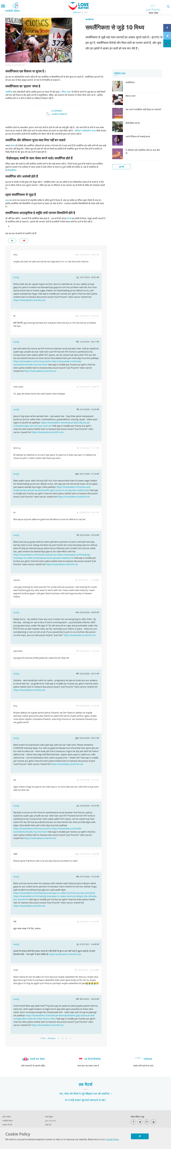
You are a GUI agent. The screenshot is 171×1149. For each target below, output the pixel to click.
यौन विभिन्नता (90, 19)
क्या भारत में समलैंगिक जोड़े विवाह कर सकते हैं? (143, 109)
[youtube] (153, 1121)
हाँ (139, 1136)
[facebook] (133, 1121)
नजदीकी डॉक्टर (7, 1120)
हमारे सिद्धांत (49, 1116)
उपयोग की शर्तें (7, 1124)
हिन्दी (86, 12)
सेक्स (13, 145)
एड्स (7, 200)
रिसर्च (69, 218)
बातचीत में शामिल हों (59, 114)
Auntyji (16, 277)
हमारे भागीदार (6, 1116)
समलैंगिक (9, 91)
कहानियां (105, 1093)
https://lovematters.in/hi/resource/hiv (32, 361)
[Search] (168, 6)
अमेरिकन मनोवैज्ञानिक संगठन (86, 130)
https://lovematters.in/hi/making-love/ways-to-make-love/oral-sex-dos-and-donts (54, 892)
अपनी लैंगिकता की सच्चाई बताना (138, 136)
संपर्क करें (48, 1124)
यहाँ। (103, 1100)
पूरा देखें (121, 166)
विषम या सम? (131, 95)
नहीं (24, 241)
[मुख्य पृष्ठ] (79, 9)
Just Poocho (50, 1120)
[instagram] (146, 1121)
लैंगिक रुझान (66, 91)
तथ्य (95, 1093)
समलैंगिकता (130, 82)
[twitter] (140, 1121)
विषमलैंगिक (12, 170)
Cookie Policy (112, 1139)
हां (12, 241)
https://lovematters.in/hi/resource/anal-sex (35, 554)
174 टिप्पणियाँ (56, 110)
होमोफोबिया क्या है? (133, 123)
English (77, 12)
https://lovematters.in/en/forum (29, 300)
